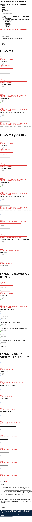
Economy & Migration (6, 263)
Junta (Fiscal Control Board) (8, 491)
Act (3, 6)
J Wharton (3, 252)
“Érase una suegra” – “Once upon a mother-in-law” (15, 126)
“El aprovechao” (5, 98)
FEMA (24, 488)
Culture (26, 487)
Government (2, 490)
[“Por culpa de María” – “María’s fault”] (1, 320)
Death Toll (29, 487)
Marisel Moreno (18, 491)
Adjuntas (1, 487)
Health (6, 490)
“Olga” (2, 225)
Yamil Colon (4, 398)
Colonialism (14, 487)
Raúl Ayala (3, 61)
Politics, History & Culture (8, 409)
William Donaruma (5, 411)
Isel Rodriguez (4, 452)
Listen (3, 7)
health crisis (8, 490)
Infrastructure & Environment (9, 250)
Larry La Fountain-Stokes (8, 478)
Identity (24, 490)
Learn (3, 9)
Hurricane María (21, 490)
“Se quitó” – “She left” (7, 84)
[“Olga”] (1, 332)
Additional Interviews (6, 59)
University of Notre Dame (17, 494)
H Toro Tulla (4, 265)
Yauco (22, 494)
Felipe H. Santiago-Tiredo (8, 385)
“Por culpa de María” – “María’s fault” (12, 112)
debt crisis (1, 488)
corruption (23, 487)
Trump (6, 494)
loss (13, 491)
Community (19, 487)
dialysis (9, 488)
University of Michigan (11, 494)
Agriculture (4, 487)
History (11, 490)
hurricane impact (17, 490)
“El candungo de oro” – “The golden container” (15, 239)
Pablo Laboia (4, 439)
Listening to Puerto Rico (14, 1)
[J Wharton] (1, 344)
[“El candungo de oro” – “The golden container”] (1, 338)
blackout (7, 487)
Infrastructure (2, 491)
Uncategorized (16, 96)
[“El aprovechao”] (1, 314)
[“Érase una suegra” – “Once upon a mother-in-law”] (1, 326)
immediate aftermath (27, 490)
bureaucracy (10, 487)
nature (24, 491)
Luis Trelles (4, 465)
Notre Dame (28, 491)
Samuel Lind (3, 70)
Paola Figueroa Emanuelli (8, 426)
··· (2, 11)
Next (6, 481)
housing (13, 490)
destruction (6, 488)
